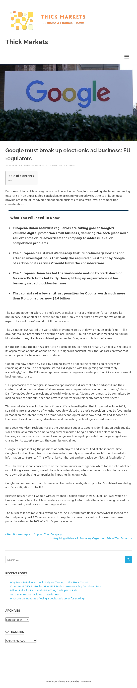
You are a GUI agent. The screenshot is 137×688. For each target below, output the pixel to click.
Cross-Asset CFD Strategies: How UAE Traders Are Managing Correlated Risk (55, 586)
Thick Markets (26, 42)
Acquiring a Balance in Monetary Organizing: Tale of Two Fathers (91, 538)
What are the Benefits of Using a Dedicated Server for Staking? (47, 598)
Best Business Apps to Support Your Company (34, 534)
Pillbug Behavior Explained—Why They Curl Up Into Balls (43, 590)
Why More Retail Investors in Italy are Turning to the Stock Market (49, 582)
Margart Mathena (34, 165)
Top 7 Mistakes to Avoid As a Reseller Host (35, 594)
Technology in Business (61, 165)
